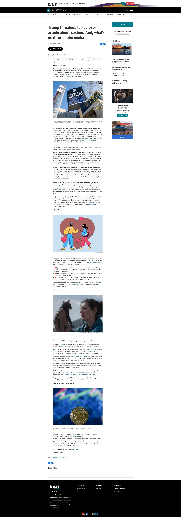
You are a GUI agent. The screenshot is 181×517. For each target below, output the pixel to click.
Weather (75, 14)
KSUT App (103, 14)
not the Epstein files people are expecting (71, 173)
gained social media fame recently (86, 444)
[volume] (52, 10)
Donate (131, 3)
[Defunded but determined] (122, 96)
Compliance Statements (119, 488)
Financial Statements (119, 491)
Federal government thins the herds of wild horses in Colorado (121, 74)
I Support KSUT (122, 115)
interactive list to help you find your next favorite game (80, 374)
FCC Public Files (117, 485)
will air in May (80, 440)
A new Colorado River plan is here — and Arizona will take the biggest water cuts (121, 61)
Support (88, 14)
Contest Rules (117, 495)
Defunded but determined (122, 107)
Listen (48, 14)
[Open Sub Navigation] (51, 14)
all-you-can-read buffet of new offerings (80, 356)
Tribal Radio (121, 14)
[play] (48, 10)
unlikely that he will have (92, 204)
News (54, 14)
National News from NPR (59, 457)
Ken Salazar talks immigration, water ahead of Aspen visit (121, 68)
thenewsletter (75, 284)
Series (61, 14)
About (81, 14)
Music (68, 14)
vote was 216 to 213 (67, 74)
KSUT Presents (111, 14)
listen (64, 60)
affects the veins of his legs (66, 189)
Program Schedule (81, 485)
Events (96, 14)
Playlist (78, 491)
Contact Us (98, 495)
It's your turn (65, 380)
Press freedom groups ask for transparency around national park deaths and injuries (120, 82)
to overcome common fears (94, 262)
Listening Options (81, 488)
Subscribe (86, 58)
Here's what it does (77, 436)
